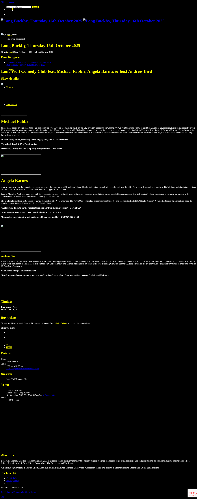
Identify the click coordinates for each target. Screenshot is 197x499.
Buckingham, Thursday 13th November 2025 (26, 65)
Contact (9, 483)
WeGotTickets (61, 323)
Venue (9, 347)
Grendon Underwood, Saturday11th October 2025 (28, 62)
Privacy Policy (12, 480)
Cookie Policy (12, 478)
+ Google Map (49, 395)
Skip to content (7, 2)
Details (9, 345)
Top (2, 497)
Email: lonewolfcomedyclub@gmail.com (18, 492)
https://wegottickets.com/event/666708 (22, 368)
